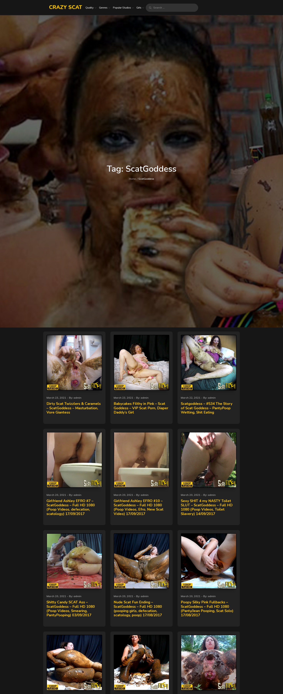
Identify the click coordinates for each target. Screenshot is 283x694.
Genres (103, 7)
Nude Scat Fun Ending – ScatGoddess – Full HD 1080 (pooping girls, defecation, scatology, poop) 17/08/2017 (138, 609)
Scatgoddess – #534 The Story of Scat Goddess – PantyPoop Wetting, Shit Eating (206, 408)
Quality (89, 7)
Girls (138, 7)
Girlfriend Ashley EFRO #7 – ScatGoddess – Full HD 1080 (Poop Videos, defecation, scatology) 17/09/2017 (71, 507)
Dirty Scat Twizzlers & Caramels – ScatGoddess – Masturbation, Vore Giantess (74, 408)
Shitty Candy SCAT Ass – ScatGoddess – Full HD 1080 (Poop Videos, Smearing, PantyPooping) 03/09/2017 (71, 609)
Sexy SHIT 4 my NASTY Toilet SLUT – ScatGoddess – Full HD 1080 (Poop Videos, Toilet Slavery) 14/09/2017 (207, 507)
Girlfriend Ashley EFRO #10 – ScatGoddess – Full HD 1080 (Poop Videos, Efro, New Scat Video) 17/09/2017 (138, 507)
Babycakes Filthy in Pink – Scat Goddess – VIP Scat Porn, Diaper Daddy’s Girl (141, 408)
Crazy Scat (65, 7)
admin (77, 397)
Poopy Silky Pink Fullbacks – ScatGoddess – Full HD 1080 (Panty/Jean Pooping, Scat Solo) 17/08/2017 (207, 609)
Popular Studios (122, 7)
